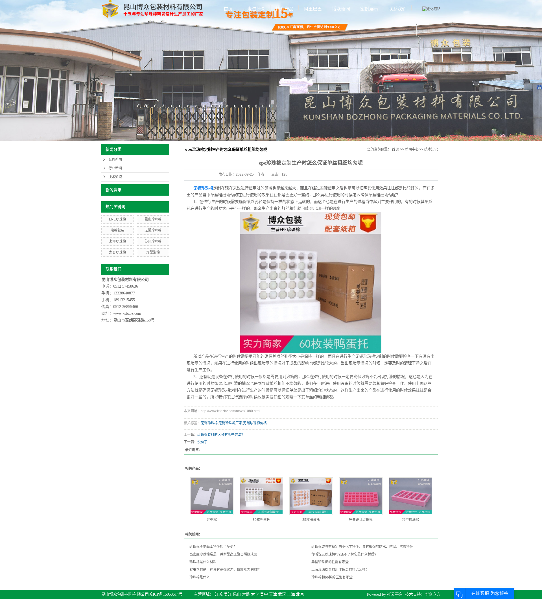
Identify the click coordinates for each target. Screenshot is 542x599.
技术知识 (115, 177)
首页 (228, 8)
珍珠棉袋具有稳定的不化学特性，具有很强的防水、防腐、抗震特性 (362, 547)
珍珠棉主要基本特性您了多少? (212, 547)
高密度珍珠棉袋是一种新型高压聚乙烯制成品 (223, 554)
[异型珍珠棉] (410, 496)
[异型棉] (211, 496)
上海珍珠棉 (117, 241)
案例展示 (369, 8)
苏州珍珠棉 (153, 241)
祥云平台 (395, 594)
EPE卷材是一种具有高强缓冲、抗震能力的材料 (225, 570)
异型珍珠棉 (410, 520)
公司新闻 (115, 159)
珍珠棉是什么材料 (203, 562)
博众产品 (285, 8)
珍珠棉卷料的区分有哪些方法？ (221, 435)
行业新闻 (115, 168)
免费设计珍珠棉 (361, 520)
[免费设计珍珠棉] (361, 496)
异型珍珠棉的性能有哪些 (330, 562)
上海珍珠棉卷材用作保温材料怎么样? (339, 570)
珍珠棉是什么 (199, 577)
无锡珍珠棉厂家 (230, 423)
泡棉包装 (117, 230)
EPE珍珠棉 (117, 219)
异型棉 (212, 520)
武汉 (282, 594)
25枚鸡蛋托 (311, 520)
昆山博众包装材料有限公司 (125, 594)
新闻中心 (412, 149)
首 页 (395, 149)
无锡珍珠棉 (153, 230)
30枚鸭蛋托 (261, 520)
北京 (300, 594)
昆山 (237, 594)
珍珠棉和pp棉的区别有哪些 (332, 577)
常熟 (246, 594)
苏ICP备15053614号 (166, 594)
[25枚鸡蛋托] (311, 496)
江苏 (219, 594)
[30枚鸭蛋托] (261, 496)
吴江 (228, 594)
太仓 (255, 594)
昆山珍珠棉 (153, 219)
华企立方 (433, 594)
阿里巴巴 (313, 8)
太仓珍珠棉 (117, 252)
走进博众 (256, 8)
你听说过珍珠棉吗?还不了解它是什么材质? (343, 554)
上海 (291, 594)
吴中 (264, 594)
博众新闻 (341, 8)
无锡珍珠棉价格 (255, 423)
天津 (273, 594)
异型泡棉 (153, 252)
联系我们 (397, 8)
